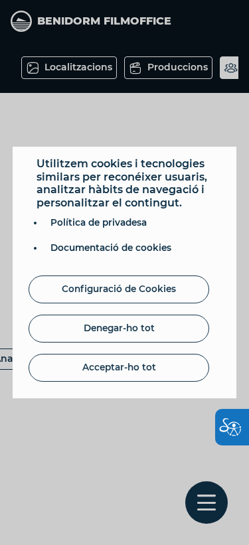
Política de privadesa (98, 222)
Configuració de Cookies (119, 288)
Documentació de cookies (110, 247)
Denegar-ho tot (119, 328)
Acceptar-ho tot (119, 367)
